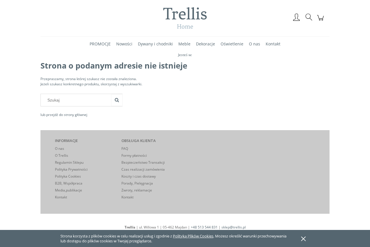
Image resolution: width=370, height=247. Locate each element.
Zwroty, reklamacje (136, 190)
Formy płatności (134, 155)
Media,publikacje (68, 190)
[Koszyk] (321, 21)
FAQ (124, 148)
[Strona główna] (185, 18)
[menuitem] (100, 44)
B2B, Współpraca (68, 183)
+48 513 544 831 (204, 227)
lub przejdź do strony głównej (63, 114)
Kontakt (61, 197)
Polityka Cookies (68, 176)
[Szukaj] (117, 100)
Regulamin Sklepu (69, 162)
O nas (59, 148)
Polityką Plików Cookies (193, 236)
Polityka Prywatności (71, 169)
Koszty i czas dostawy (138, 176)
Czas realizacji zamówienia (143, 169)
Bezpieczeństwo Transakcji (143, 162)
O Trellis (61, 155)
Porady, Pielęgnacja (137, 183)
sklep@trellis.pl (233, 227)
